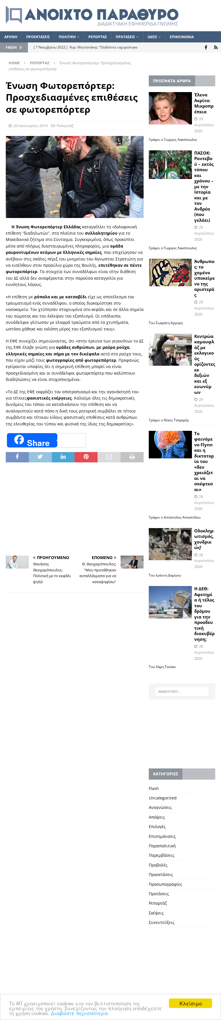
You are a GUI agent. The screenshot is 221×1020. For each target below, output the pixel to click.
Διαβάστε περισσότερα (79, 1013)
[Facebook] (206, 47)
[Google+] (216, 47)
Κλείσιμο (191, 1003)
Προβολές (158, 865)
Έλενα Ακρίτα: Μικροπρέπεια (204, 103)
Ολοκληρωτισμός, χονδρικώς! (204, 539)
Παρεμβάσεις (161, 855)
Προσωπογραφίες (165, 884)
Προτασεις (125, 36)
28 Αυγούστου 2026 (204, 502)
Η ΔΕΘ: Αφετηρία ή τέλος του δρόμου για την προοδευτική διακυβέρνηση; (204, 614)
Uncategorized (163, 798)
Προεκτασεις (38, 36)
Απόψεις (157, 817)
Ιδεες (152, 36)
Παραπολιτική (162, 845)
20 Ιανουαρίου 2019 (30, 125)
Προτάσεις (159, 893)
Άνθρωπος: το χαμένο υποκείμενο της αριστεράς (204, 278)
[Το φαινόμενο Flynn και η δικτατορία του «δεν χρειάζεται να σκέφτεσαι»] (170, 445)
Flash (154, 788)
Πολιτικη (67, 36)
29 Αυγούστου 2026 (204, 124)
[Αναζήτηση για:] (182, 691)
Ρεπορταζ (97, 36)
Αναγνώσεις (160, 807)
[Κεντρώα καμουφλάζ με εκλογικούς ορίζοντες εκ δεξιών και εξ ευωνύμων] (170, 350)
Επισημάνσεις (162, 836)
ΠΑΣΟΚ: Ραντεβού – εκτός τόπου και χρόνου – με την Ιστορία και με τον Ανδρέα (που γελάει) (204, 186)
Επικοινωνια (182, 36)
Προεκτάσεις (161, 874)
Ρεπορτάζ (65, 125)
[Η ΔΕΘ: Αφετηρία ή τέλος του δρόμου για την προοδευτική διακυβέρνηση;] (170, 602)
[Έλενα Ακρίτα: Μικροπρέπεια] (170, 108)
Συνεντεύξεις (161, 922)
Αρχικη (10, 36)
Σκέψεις (156, 913)
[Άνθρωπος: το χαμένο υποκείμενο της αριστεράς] (170, 272)
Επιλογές (157, 826)
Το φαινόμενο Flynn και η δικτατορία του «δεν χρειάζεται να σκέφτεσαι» (204, 461)
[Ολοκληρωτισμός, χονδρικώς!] (170, 544)
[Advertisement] (75, 510)
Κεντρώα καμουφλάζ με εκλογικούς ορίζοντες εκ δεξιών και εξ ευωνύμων (204, 364)
